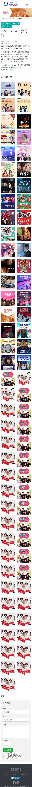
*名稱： (5, 708)
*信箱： (5, 716)
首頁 (5, 18)
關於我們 (7, 774)
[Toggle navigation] (27, 4)
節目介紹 (12, 18)
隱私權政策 (24, 774)
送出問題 (7, 750)
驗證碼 (5, 740)
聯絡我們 (15, 774)
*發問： (5, 724)
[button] (8, 89)
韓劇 (11, 69)
